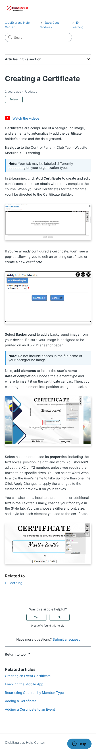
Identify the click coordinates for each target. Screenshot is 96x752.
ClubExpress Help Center (25, 742)
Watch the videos (26, 118)
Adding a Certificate (20, 701)
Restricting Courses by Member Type (34, 693)
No (59, 617)
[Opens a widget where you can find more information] (79, 744)
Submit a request (66, 639)
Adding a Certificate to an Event (30, 709)
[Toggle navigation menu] (83, 8)
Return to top (16, 654)
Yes (36, 617)
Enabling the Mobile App (24, 684)
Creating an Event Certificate (28, 676)
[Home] (17, 8)
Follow (14, 99)
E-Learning (13, 583)
